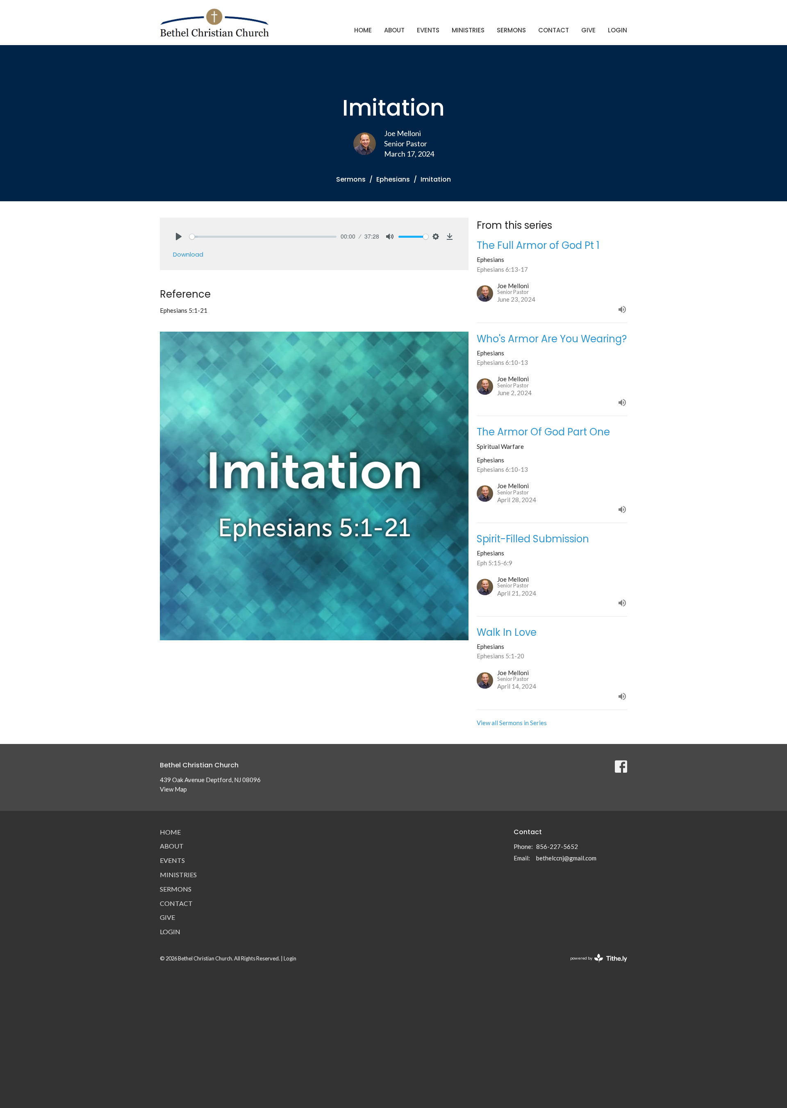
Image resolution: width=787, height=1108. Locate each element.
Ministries (468, 30)
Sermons (511, 30)
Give (588, 30)
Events (428, 30)
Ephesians (393, 179)
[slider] (263, 237)
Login (617, 30)
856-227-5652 (557, 846)
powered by (594, 965)
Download (188, 254)
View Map (173, 789)
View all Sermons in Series (512, 722)
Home (363, 30)
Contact (553, 30)
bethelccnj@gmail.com (566, 858)
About (394, 30)
